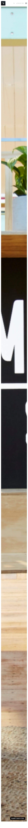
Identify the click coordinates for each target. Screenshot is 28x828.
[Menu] (26, 3)
